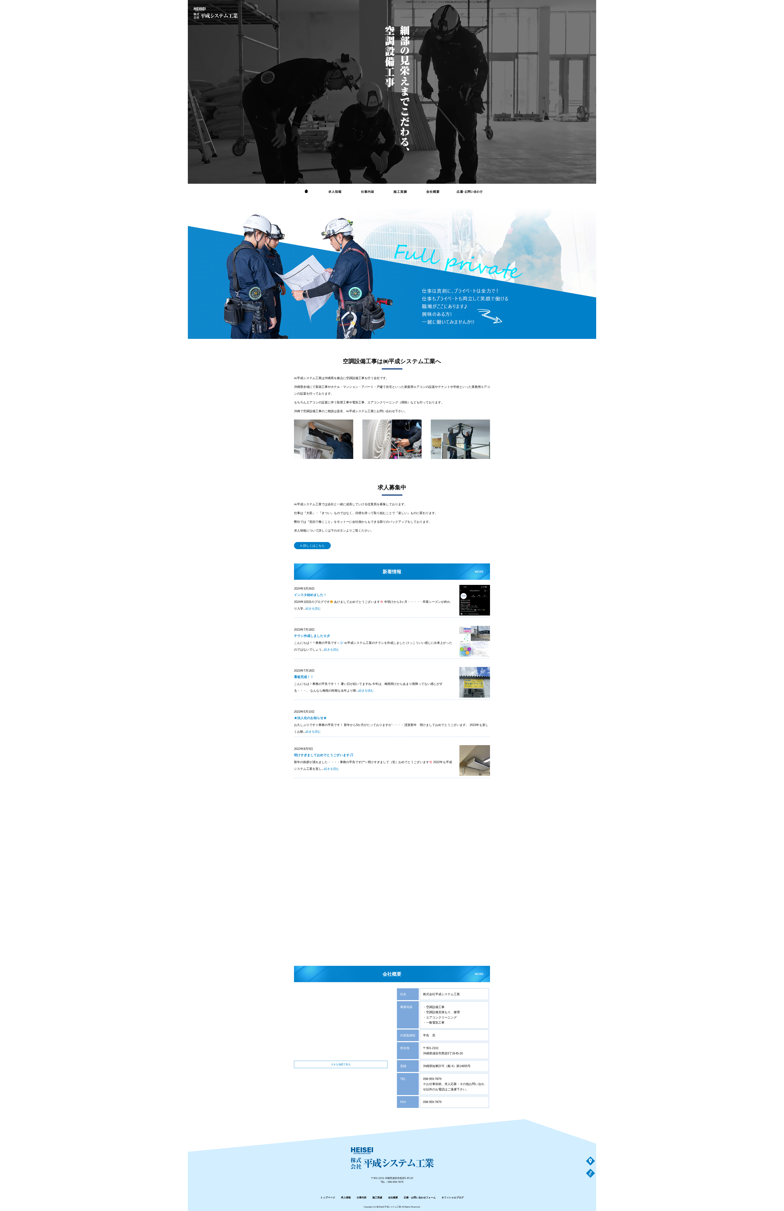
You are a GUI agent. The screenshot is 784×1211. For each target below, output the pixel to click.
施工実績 (400, 192)
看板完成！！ (304, 677)
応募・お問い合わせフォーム (469, 192)
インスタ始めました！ (310, 595)
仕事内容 (367, 192)
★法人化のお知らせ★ (310, 718)
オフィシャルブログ (453, 1197)
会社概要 (432, 192)
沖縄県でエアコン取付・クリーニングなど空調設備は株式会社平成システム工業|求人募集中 (448, 2)
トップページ (306, 192)
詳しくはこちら (314, 545)
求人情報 (334, 192)
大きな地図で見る (341, 1064)
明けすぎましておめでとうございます (322, 755)
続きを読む (313, 608)
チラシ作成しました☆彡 (312, 636)
